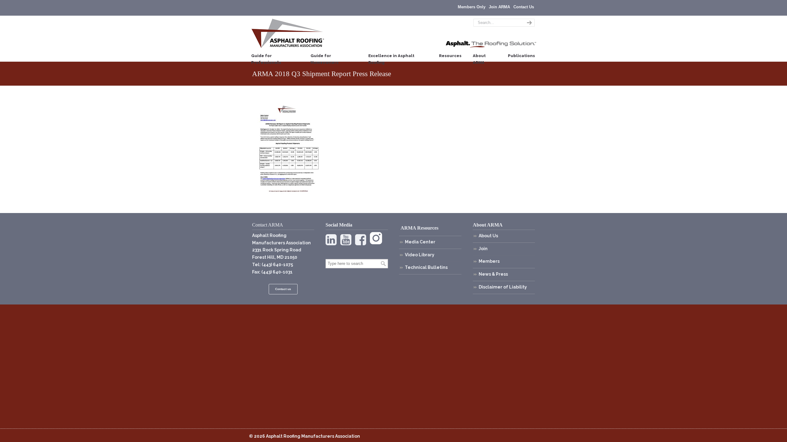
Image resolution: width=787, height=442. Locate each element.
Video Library (419, 254)
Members (489, 261)
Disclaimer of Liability (503, 287)
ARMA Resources (419, 228)
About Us (488, 235)
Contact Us (523, 7)
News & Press (493, 274)
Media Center (420, 241)
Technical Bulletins (426, 267)
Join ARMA (499, 7)
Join (483, 248)
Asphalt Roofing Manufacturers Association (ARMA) (288, 33)
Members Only (471, 7)
